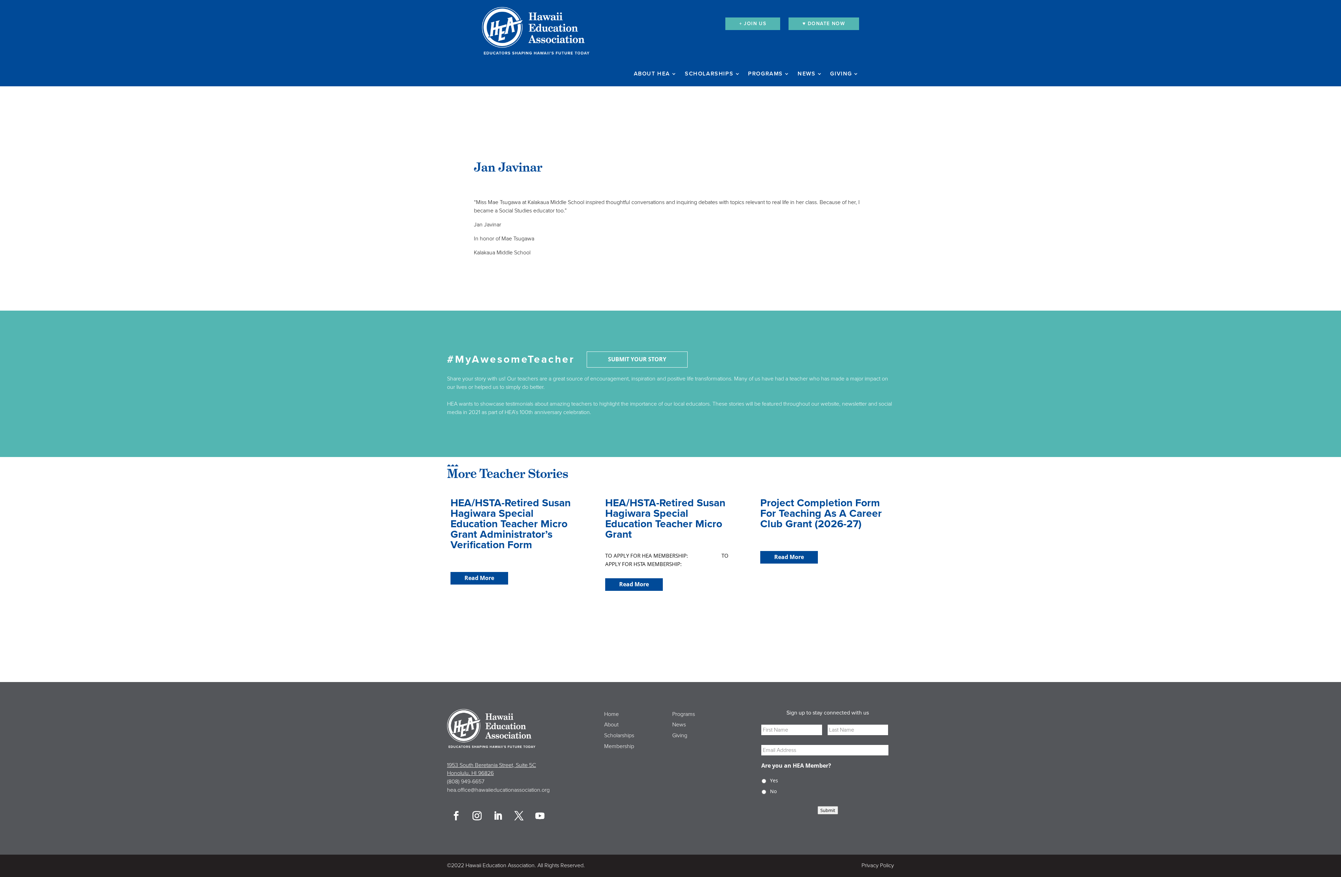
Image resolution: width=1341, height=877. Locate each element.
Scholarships (709, 74)
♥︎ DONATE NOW (824, 24)
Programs (765, 74)
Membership (619, 746)
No (773, 791)
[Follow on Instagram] (477, 816)
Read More (479, 578)
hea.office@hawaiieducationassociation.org (498, 790)
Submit (827, 810)
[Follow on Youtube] (540, 816)
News (806, 74)
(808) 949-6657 (465, 781)
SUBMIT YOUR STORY (637, 359)
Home (611, 714)
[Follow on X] (519, 816)
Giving (841, 74)
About (611, 724)
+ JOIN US (753, 24)
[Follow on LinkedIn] (498, 816)
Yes (774, 780)
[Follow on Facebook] (456, 816)
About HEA (652, 74)
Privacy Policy (878, 865)
